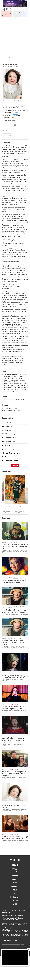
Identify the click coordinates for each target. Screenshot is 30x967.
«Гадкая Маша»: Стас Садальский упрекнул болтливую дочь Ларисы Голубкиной (15, 838)
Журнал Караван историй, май (19, 607)
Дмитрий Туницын (6, 512)
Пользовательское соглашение (9, 940)
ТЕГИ (15, 893)
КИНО (15, 872)
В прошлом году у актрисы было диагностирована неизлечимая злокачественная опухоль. (14, 810)
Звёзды (11, 57)
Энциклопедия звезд (20, 57)
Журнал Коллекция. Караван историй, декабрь (20, 577)
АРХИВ (15, 904)
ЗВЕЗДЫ (15, 868)
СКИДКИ (15, 900)
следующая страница (13, 849)
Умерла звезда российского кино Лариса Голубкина (14, 806)
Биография (6, 130)
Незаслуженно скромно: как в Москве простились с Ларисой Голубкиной (13, 708)
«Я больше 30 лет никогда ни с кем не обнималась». (15, 614)
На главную (4, 57)
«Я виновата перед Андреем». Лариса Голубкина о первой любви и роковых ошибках (13, 642)
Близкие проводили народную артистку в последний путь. (15, 711)
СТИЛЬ (15, 890)
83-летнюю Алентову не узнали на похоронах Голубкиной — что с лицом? (13, 676)
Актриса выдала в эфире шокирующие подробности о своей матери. (15, 841)
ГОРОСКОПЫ (15, 879)
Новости (15, 542)
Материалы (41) (7, 135)
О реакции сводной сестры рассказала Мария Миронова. (13, 745)
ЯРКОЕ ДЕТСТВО (15, 897)
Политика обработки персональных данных (13, 944)
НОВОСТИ (15, 865)
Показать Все (15, 465)
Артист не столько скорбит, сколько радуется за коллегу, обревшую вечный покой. (14, 778)
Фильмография (7, 133)
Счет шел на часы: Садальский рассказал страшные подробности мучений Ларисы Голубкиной (14, 774)
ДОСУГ (15, 883)
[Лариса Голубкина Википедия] (15, 125)
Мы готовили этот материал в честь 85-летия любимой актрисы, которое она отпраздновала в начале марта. (14, 647)
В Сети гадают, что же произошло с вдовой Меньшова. (12, 680)
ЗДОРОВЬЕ (15, 886)
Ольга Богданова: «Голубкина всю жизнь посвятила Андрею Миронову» (14, 581)
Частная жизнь (17, 638)
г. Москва (15, 114)
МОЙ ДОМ (15, 876)
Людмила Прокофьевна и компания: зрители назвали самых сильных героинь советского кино (15, 546)
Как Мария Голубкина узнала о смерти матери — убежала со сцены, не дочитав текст (14, 740)
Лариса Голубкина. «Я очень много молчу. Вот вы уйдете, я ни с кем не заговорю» (14, 611)
